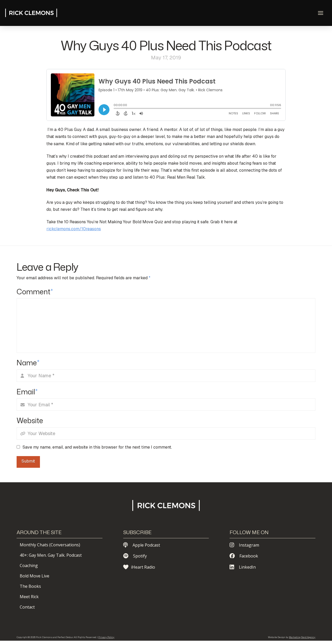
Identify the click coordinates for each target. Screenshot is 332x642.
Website (30, 420)
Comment (35, 292)
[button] (320, 13)
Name (28, 363)
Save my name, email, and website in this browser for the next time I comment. (97, 447)
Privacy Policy (106, 637)
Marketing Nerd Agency (302, 637)
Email (27, 392)
